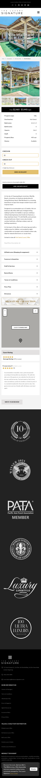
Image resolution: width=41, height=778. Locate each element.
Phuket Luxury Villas (6, 728)
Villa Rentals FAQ (6, 698)
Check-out (7, 160)
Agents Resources (6, 708)
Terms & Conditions (6, 694)
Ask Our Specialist (20, 186)
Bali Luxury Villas (5, 737)
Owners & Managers (7, 689)
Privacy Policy (5, 717)
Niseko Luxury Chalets (7, 742)
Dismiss (33, 769)
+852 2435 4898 (7, 674)
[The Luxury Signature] (11, 12)
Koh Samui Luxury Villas (23, 237)
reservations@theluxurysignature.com (13, 679)
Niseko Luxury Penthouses (8, 746)
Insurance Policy (5, 712)
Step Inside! (14, 773)
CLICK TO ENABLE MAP (20, 327)
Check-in (6, 151)
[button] (36, 78)
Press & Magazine (6, 703)
